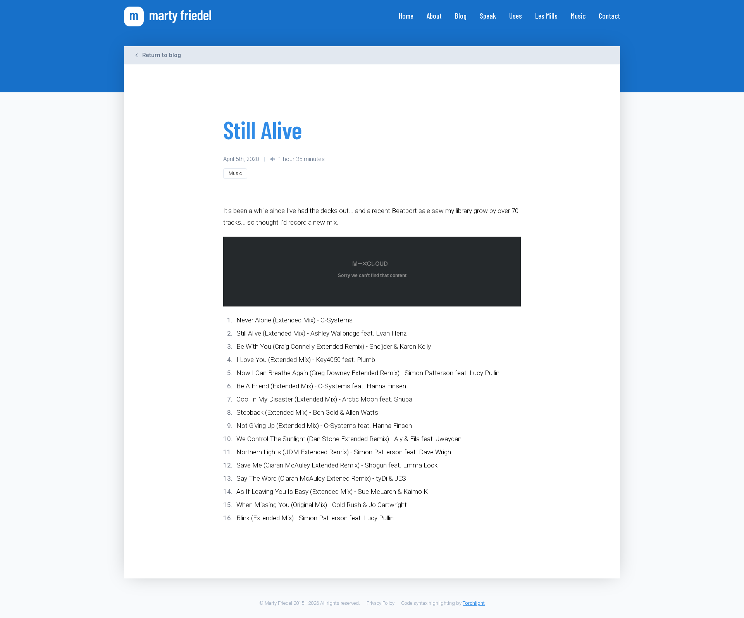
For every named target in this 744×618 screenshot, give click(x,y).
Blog (461, 15)
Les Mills (546, 15)
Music (578, 15)
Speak (488, 15)
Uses (515, 15)
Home (406, 15)
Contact (609, 15)
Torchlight (474, 603)
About (434, 15)
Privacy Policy (380, 603)
